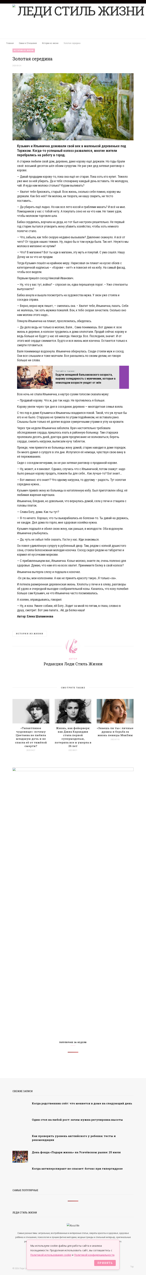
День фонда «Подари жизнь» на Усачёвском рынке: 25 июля (76, 1152)
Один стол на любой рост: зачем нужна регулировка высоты (77, 1119)
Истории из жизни (24, 50)
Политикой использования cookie (50, 1255)
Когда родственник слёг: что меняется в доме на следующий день (82, 1103)
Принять (105, 1263)
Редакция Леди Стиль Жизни (73, 663)
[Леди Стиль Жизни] (79, 21)
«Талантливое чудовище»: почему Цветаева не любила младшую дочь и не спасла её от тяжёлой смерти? (31, 737)
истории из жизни (29, 633)
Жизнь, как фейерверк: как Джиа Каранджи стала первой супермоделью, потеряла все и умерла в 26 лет (73, 737)
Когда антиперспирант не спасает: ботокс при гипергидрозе (77, 1168)
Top (132, 1266)
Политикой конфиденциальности (94, 1255)
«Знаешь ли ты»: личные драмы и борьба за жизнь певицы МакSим (115, 731)
